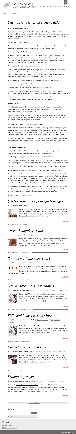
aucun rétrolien (27, 195)
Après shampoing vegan (25, 230)
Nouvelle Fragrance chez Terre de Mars (20, 128)
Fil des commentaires (10, 428)
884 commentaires (14, 371)
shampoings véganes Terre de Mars (27, 385)
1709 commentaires (14, 309)
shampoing (51, 381)
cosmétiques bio (63, 290)
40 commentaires (13, 224)
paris (60, 351)
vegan (63, 351)
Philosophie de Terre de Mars (30, 315)
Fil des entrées (8, 425)
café (50, 290)
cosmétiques (55, 290)
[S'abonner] (66, 5)
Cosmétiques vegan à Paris (28, 346)
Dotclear (70, 432)
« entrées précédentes (34, 403)
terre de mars (11, 322)
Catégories (13, 416)
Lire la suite (65, 221)
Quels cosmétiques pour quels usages (35, 200)
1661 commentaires (14, 280)
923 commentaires (14, 341)
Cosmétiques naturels (39, 235)
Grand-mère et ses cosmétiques (31, 285)
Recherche (11, 409)
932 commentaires (14, 252)
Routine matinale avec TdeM (29, 258)
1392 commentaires (14, 195)
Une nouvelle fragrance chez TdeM (34, 22)
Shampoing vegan (21, 376)
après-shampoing (52, 235)
